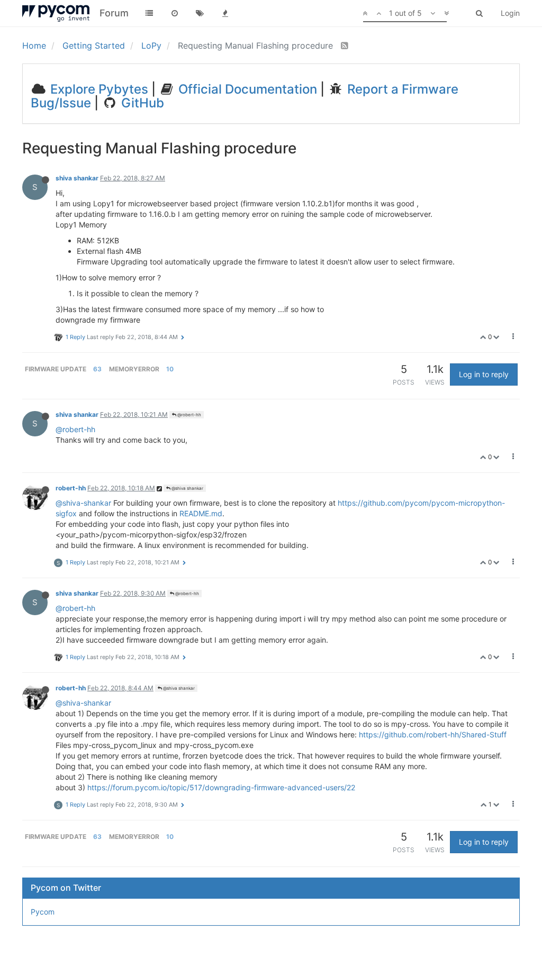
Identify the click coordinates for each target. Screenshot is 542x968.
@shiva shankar (186, 488)
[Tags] (200, 13)
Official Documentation (246, 89)
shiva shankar (77, 178)
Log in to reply (484, 374)
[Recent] (174, 13)
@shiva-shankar (83, 502)
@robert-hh (188, 414)
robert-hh (71, 488)
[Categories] (149, 13)
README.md (200, 513)
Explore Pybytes (97, 89)
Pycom (43, 911)
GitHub (141, 103)
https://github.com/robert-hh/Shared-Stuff (433, 734)
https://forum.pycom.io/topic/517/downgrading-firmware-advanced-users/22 (221, 787)
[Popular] (225, 13)
